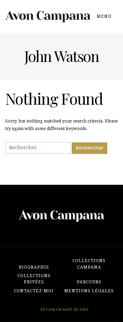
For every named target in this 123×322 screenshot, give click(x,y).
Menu (105, 16)
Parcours (89, 282)
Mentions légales (89, 290)
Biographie (34, 267)
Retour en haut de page (64, 309)
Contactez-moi (34, 290)
